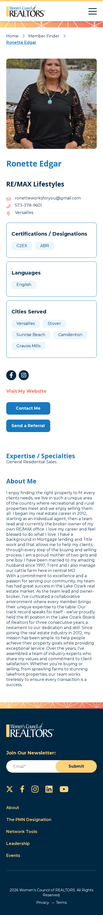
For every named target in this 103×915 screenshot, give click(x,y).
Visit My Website (26, 391)
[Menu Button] (92, 11)
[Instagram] (24, 375)
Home (12, 36)
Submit (76, 766)
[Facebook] (11, 375)
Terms (61, 902)
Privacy (42, 902)
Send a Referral (28, 425)
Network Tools (21, 831)
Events (13, 855)
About (12, 807)
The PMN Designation (28, 819)
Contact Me (28, 408)
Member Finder (44, 36)
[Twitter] (9, 789)
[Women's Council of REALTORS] (25, 11)
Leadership (18, 843)
